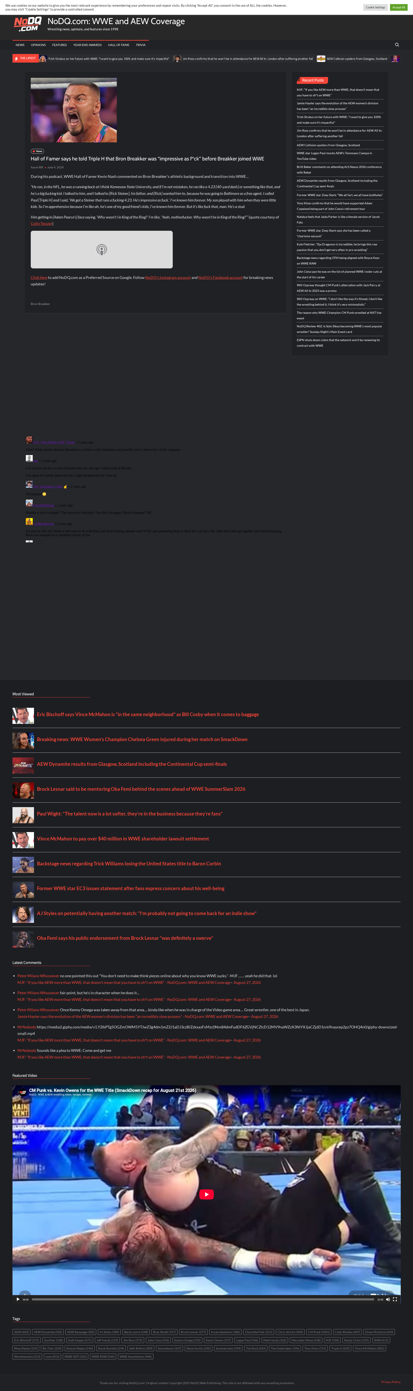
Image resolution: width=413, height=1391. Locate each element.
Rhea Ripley (25, 1348)
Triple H (340, 1348)
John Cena (158, 1340)
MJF (332, 1340)
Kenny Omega (187, 1340)
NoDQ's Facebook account (220, 277)
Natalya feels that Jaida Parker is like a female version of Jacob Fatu (338, 219)
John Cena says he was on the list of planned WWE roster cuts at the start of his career (339, 274)
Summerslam (228, 1348)
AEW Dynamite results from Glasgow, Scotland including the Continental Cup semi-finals (337, 183)
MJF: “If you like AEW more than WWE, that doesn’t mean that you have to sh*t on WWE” (338, 92)
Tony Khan (315, 1348)
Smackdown (169, 1348)
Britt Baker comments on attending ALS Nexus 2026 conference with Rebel (339, 169)
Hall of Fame (118, 45)
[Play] (18, 1299)
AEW (21, 1332)
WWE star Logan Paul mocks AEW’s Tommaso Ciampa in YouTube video (334, 155)
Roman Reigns (79, 1348)
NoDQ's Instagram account (168, 277)
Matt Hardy (274, 1340)
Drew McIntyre (379, 1332)
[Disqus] (155, 488)
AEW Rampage (80, 1332)
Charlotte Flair (258, 1332)
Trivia (141, 45)
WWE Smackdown (136, 1356)
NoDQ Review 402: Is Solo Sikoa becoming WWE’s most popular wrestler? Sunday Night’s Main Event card (339, 329)
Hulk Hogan (79, 1340)
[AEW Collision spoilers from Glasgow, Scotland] (262, 58)
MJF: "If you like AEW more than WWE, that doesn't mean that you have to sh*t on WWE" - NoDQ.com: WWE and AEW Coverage (124, 982)
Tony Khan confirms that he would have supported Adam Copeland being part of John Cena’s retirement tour (334, 206)
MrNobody (26, 1027)
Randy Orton (356, 1340)
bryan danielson (225, 1332)
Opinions (38, 45)
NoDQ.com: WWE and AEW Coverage (116, 21)
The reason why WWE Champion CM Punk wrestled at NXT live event (339, 315)
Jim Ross (132, 1340)
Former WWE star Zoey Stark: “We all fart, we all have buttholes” (340, 195)
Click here (39, 277)
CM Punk (319, 1332)
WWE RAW (103, 1356)
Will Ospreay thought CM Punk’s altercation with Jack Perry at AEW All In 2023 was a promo (338, 287)
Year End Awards (87, 45)
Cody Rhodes (347, 1332)
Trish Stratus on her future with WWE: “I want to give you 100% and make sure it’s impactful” (339, 119)
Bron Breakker (40, 304)
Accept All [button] (399, 7)
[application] (206, 1194)
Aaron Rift (37, 167)
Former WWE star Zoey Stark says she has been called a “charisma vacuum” (333, 233)
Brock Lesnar (193, 1332)
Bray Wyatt (164, 1332)
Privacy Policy (391, 1382)
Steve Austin (198, 1348)
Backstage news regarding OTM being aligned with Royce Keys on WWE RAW (338, 260)
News (20, 45)
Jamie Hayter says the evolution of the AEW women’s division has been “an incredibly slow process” (337, 106)
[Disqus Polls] (155, 374)
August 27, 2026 (247, 982)
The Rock (256, 1348)
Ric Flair (52, 1348)
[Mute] (388, 1299)
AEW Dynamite (48, 1332)
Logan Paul (247, 1340)
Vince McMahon (369, 1348)
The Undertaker (285, 1348)
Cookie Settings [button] (375, 7)
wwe (52, 1356)
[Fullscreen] (395, 1299)
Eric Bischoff (26, 1340)
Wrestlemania (27, 1356)
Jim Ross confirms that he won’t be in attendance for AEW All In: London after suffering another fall (189, 59)
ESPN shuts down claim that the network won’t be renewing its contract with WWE (338, 342)
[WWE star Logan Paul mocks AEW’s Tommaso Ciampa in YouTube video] (336, 58)
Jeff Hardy (107, 1340)
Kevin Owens (218, 1340)
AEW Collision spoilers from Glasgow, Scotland (298, 59)
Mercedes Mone (306, 1340)
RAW (381, 1340)
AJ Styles (109, 1332)
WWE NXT (75, 1356)
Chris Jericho (290, 1332)
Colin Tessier (41, 223)
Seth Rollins (141, 1348)
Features (59, 45)
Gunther (53, 1340)
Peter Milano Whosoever (38, 975)
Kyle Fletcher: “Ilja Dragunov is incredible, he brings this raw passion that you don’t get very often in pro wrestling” (337, 247)
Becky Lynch (136, 1332)
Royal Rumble (111, 1348)
